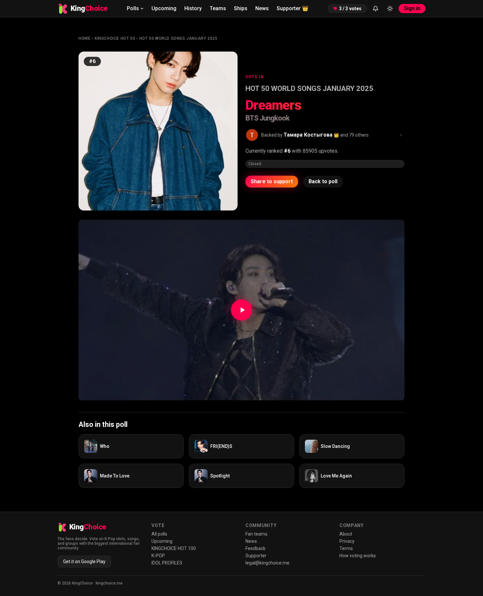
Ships (240, 8)
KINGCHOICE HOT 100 (173, 548)
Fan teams (256, 534)
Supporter (293, 8)
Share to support (272, 181)
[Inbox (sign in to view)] (375, 8)
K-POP (158, 555)
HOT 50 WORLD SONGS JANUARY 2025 (178, 38)
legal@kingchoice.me (267, 562)
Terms (346, 548)
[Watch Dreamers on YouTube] (241, 310)
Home (84, 38)
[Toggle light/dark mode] (390, 8)
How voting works (357, 555)
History (193, 8)
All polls (159, 534)
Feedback (255, 548)
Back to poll (323, 181)
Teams (218, 8)
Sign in (412, 8)
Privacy (347, 541)
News (262, 8)
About (345, 534)
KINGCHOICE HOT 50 (115, 38)
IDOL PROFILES (166, 562)
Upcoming (163, 8)
